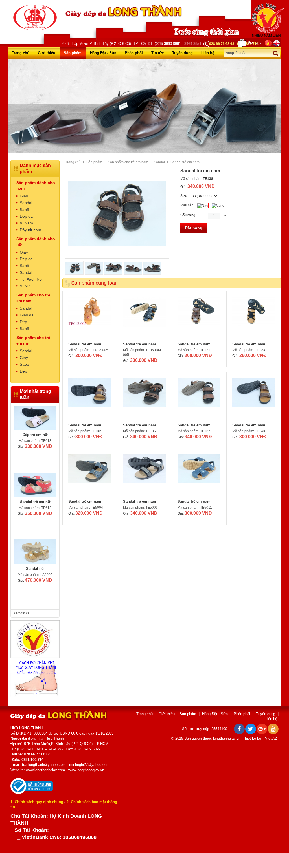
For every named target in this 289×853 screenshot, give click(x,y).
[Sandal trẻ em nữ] (35, 418)
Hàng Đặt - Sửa (103, 53)
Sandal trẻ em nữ (35, 435)
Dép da (26, 216)
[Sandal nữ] (35, 485)
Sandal (159, 162)
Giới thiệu (46, 53)
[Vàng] (218, 205)
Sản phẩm (73, 53)
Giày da (27, 315)
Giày (24, 196)
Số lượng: (188, 215)
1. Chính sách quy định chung (36, 802)
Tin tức (157, 53)
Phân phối (134, 53)
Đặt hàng (193, 228)
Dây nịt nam (30, 230)
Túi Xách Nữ (31, 279)
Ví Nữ (25, 286)
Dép (23, 321)
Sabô (24, 209)
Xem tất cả (22, 613)
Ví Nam (26, 223)
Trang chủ (20, 53)
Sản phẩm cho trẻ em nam (128, 162)
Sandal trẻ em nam (84, 344)
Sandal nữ (35, 502)
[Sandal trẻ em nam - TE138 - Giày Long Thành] (35, 17)
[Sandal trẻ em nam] (89, 318)
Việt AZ (271, 738)
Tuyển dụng (182, 53)
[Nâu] (203, 205)
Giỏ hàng (252, 43)
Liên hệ (207, 53)
